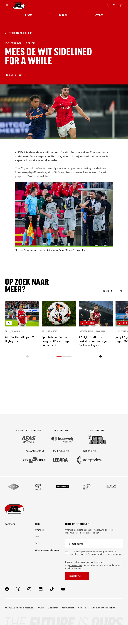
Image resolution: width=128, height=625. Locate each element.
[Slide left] (28, 356)
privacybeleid (75, 565)
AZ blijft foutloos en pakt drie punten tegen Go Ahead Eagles (93, 341)
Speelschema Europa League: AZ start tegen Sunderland (56, 341)
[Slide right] (100, 356)
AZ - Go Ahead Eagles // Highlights (19, 339)
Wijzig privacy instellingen (47, 550)
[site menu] (7, 5)
